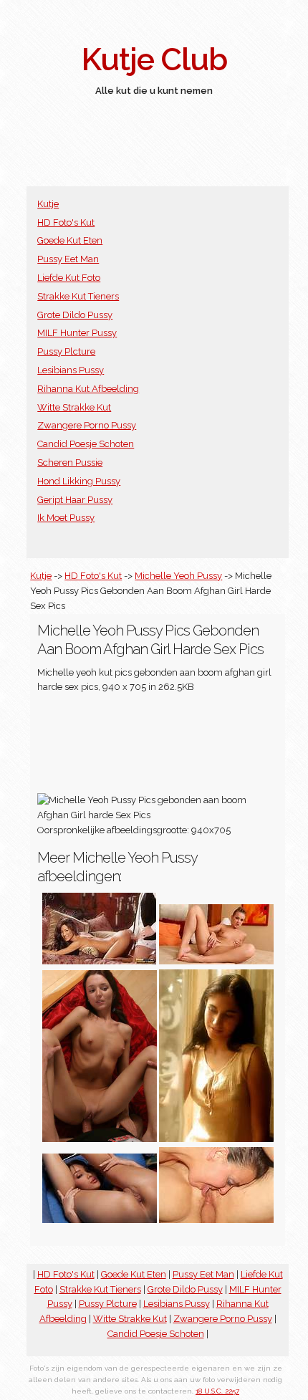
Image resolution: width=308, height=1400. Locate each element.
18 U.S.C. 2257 (217, 1391)
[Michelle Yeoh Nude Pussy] (216, 961)
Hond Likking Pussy (78, 481)
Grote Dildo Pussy (74, 315)
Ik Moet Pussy (66, 517)
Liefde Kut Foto (68, 277)
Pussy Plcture (66, 351)
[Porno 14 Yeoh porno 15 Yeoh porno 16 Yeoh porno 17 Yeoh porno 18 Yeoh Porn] (99, 1138)
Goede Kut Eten (69, 240)
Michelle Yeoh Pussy (178, 575)
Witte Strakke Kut (74, 407)
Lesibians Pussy (70, 370)
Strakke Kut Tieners (78, 296)
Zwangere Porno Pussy (86, 425)
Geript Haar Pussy (74, 499)
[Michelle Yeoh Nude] (99, 1219)
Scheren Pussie (69, 462)
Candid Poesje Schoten (85, 443)
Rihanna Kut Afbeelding (88, 388)
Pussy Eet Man (68, 259)
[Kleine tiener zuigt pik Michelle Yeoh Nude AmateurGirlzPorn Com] (216, 1138)
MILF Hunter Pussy (77, 332)
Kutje (48, 203)
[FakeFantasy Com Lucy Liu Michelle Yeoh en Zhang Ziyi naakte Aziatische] (99, 961)
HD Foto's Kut (66, 222)
